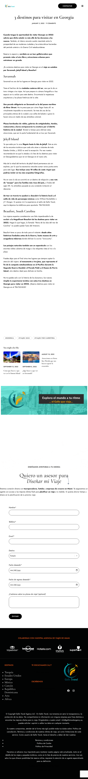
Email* (11, 536)
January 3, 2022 (38, 23)
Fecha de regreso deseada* (19, 579)
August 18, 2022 (48, 354)
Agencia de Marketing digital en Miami (44, 766)
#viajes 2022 (24, 338)
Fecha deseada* (15, 565)
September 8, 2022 (30, 367)
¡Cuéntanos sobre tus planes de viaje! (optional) (27, 594)
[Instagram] (73, 690)
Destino (11, 550)
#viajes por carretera (45, 338)
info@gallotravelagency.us (43, 690)
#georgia (9, 338)
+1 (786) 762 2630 (40, 672)
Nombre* (12, 507)
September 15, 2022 (10, 367)
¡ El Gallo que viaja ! (44, 770)
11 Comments (51, 23)
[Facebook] (68, 690)
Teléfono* (12, 521)
